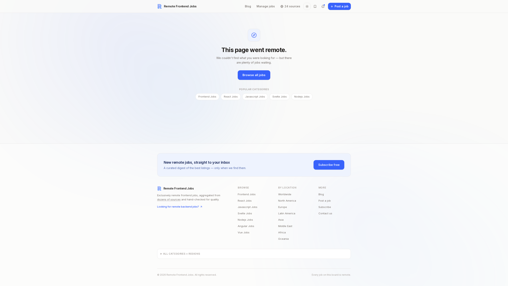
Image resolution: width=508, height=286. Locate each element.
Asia (281, 219)
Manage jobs (266, 6)
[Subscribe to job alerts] (322, 6)
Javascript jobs (255, 96)
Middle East (285, 226)
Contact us (325, 213)
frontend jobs (247, 194)
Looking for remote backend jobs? (178, 206)
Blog (248, 6)
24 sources (292, 6)
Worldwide (284, 194)
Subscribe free (329, 165)
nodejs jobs (245, 219)
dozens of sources (169, 199)
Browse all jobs (254, 75)
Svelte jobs (279, 96)
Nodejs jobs (302, 96)
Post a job (324, 200)
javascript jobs (247, 207)
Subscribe (324, 207)
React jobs (231, 96)
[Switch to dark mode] (307, 6)
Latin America (286, 213)
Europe (282, 207)
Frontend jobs (207, 96)
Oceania (283, 238)
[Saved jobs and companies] (314, 6)
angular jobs (246, 226)
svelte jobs (245, 213)
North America (287, 200)
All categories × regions (181, 253)
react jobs (245, 200)
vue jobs (243, 232)
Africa (282, 232)
